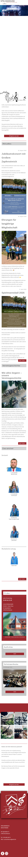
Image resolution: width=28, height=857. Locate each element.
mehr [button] (14, 653)
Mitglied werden (14, 136)
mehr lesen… (22, 360)
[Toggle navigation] (4, 3)
